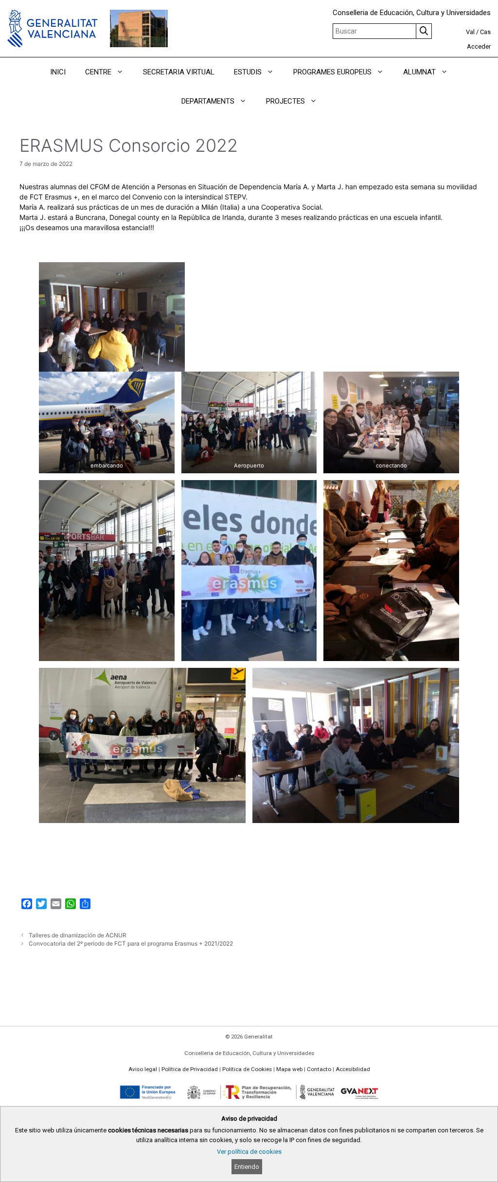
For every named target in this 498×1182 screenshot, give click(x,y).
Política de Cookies (247, 1069)
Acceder (479, 46)
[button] (122, 72)
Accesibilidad (353, 1069)
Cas (485, 32)
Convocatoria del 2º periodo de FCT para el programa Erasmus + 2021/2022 (131, 943)
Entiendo (246, 1166)
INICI (58, 72)
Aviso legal (142, 1069)
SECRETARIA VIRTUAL (178, 72)
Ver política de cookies (249, 1151)
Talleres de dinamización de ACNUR (77, 935)
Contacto (319, 1069)
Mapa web (289, 1069)
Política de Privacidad (189, 1069)
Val (470, 32)
